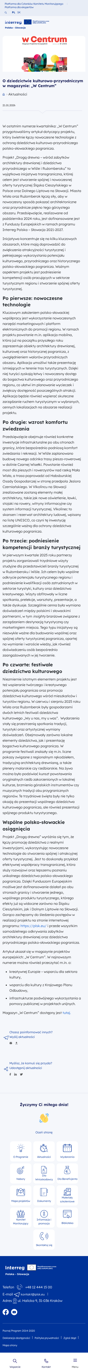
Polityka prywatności (47, 1338)
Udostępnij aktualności (25, 1068)
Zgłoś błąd (69, 1338)
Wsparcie (15, 1366)
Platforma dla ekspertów (19, 7)
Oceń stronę (44, 1132)
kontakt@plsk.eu (33, 1294)
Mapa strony (10, 1345)
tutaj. (67, 1013)
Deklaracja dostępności (16, 1338)
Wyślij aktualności (22, 1037)
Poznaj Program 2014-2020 (19, 1330)
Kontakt (46, 1366)
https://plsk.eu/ (34, 926)
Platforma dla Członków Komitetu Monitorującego (34, 3)
